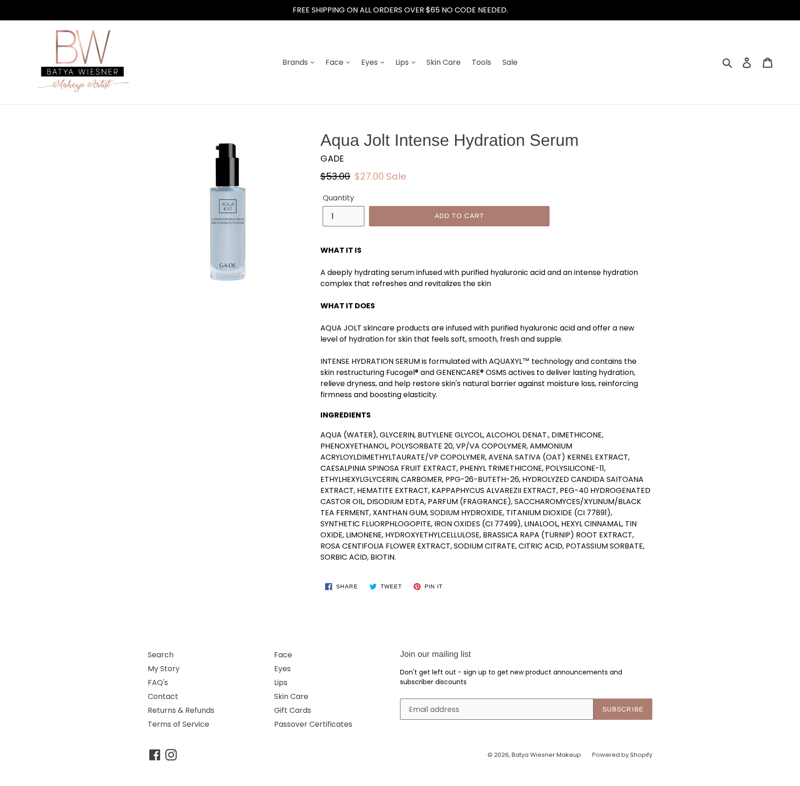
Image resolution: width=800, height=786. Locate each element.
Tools (481, 62)
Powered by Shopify (622, 754)
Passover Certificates (313, 724)
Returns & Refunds (181, 710)
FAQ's (158, 682)
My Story (164, 668)
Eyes (370, 62)
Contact (163, 696)
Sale (510, 62)
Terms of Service (178, 724)
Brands (296, 62)
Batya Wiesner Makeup (546, 754)
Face (335, 62)
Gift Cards (292, 710)
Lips (403, 62)
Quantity (338, 198)
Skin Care (443, 62)
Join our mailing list (435, 654)
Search (161, 654)
